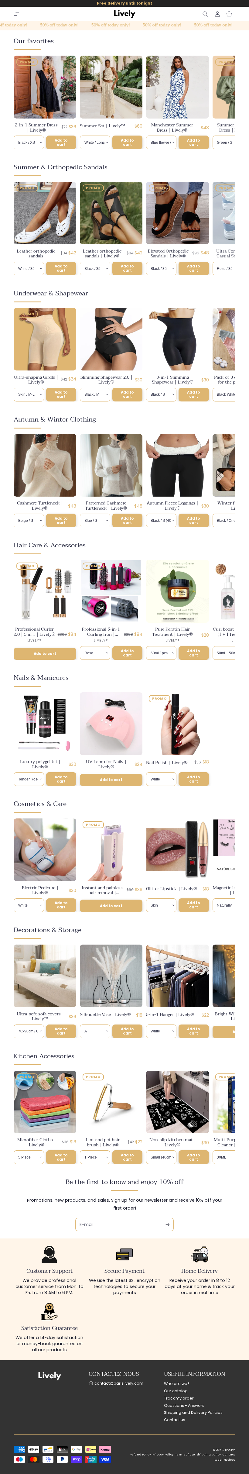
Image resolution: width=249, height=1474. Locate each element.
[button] (16, 14)
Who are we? (176, 1383)
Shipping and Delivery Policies (193, 1412)
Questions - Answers (184, 1405)
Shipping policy (209, 1454)
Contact (229, 1454)
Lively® (230, 1450)
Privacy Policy (163, 1454)
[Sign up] (168, 1224)
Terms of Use (185, 1454)
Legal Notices (224, 1460)
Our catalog (176, 1390)
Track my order (179, 1398)
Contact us (174, 1419)
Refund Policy (140, 1454)
